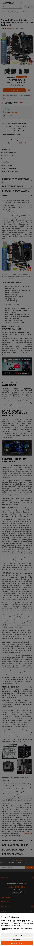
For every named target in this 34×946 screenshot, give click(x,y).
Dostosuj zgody (17, 939)
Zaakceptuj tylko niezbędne (17, 935)
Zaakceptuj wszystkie (17, 943)
